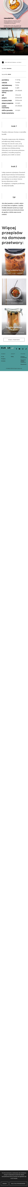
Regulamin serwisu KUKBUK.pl (23, 361)
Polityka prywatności (18, 1183)
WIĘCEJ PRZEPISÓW (14, 339)
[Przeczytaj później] (22, 30)
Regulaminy (23, 364)
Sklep (12, 356)
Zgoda (5, 1183)
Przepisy (3, 358)
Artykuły (3, 361)
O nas (2, 356)
